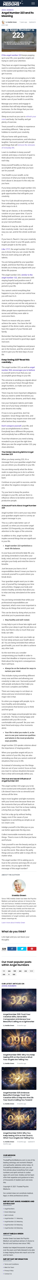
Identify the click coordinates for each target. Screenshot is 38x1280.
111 (4, 971)
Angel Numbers (9, 986)
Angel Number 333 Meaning (13, 1225)
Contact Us (8, 1274)
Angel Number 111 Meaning (13, 1218)
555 (14, 974)
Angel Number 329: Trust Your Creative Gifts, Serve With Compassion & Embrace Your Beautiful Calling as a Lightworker (18, 1018)
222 (25, 971)
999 (15, 971)
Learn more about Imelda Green (13, 923)
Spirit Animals (8, 1215)
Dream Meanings (10, 1212)
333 (4, 974)
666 (9, 971)
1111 (31, 971)
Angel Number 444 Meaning (13, 1228)
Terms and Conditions (11, 1264)
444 (20, 971)
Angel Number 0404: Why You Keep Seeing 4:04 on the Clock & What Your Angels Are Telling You (18, 1135)
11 (9, 974)
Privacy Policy (9, 1270)
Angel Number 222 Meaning (13, 1221)
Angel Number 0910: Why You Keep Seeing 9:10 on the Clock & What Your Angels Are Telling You (19, 1057)
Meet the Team (9, 1267)
